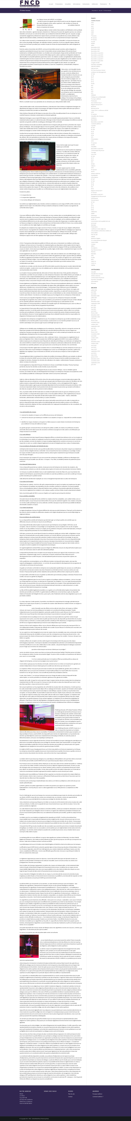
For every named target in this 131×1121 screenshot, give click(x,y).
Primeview (94, 101)
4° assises (94, 169)
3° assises (94, 192)
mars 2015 (94, 349)
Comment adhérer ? (98, 1096)
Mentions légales (95, 238)
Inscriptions (94, 248)
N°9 (92, 93)
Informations (94, 177)
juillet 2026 (94, 290)
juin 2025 (93, 299)
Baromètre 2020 (95, 49)
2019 (92, 30)
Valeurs (93, 166)
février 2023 (94, 313)
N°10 (92, 76)
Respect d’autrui (95, 217)
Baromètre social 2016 (97, 57)
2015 (92, 22)
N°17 (92, 158)
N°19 (92, 208)
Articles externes (95, 173)
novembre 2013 (95, 360)
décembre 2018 (95, 341)
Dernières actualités (96, 64)
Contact (93, 244)
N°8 (92, 91)
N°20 (92, 133)
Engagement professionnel (98, 196)
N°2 (92, 187)
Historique (94, 215)
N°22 (92, 188)
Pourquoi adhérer (96, 99)
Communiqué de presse (97, 150)
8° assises (94, 38)
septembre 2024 (95, 303)
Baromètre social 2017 (97, 59)
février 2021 (94, 332)
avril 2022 (93, 318)
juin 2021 (93, 328)
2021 (92, 34)
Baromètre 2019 (95, 47)
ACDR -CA (93, 219)
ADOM (93, 43)
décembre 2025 (95, 296)
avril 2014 (93, 353)
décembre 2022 (95, 315)
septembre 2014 (95, 351)
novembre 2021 (95, 322)
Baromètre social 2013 (97, 122)
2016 (92, 24)
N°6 (92, 87)
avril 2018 (93, 345)
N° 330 (93, 74)
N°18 (92, 185)
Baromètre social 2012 (97, 148)
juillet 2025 (94, 297)
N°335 (92, 83)
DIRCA (92, 246)
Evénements (94, 198)
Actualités (93, 146)
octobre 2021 (94, 324)
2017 (92, 26)
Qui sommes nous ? (96, 103)
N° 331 (93, 202)
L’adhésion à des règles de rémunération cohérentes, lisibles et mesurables (101, 230)
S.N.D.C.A (93, 263)
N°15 (92, 206)
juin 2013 (93, 364)
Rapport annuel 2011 (96, 190)
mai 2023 (93, 309)
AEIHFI (92, 213)
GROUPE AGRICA (95, 66)
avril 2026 (93, 294)
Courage (93, 152)
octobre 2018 (94, 343)
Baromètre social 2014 (97, 53)
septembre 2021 (95, 326)
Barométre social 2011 (97, 194)
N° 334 (93, 129)
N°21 (92, 160)
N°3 (92, 162)
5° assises (94, 143)
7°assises (94, 36)
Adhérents (94, 211)
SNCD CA (93, 261)
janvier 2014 (94, 357)
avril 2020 (93, 336)
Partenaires (94, 227)
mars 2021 (94, 330)
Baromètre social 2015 (97, 55)
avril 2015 (93, 347)
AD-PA (92, 171)
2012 (92, 167)
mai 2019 (93, 339)
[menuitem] (51, 4)
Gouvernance (95, 200)
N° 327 (93, 179)
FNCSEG (93, 252)
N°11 (92, 78)
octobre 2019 (94, 338)
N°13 (92, 81)
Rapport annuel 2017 (96, 104)
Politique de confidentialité (98, 97)
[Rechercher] (109, 4)
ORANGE (93, 95)
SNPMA (93, 265)
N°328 (92, 164)
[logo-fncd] (30, 4)
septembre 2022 (95, 317)
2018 (92, 28)
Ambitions (94, 118)
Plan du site (94, 234)
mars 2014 (94, 355)
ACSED (93, 145)
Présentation (94, 139)
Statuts (93, 236)
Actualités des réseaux (97, 116)
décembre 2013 (95, 359)
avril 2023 (93, 311)
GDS (92, 255)
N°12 (92, 80)
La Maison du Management (98, 72)
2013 (92, 141)
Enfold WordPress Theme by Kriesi (40, 1118)
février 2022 (94, 320)
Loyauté (93, 125)
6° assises (94, 114)
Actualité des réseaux (97, 274)
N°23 (92, 209)
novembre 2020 (95, 334)
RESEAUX (93, 106)
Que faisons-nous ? (96, 250)
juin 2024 (93, 305)
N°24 (92, 135)
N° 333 (93, 156)
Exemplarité (94, 175)
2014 (92, 112)
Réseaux (93, 283)
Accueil (93, 41)
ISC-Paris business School (98, 70)
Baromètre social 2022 (97, 60)
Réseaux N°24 (95, 108)
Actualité (93, 272)
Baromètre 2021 (95, 51)
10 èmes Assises (25, 10)
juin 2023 (93, 307)
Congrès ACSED (95, 62)
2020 (92, 32)
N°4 (92, 137)
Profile (93, 257)
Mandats (93, 225)
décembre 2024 (95, 301)
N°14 (92, 183)
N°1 (92, 204)
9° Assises (94, 39)
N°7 (92, 89)
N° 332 (93, 181)
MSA (92, 259)
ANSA (92, 45)
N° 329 (93, 127)
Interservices (94, 68)
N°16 (92, 131)
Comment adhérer (96, 124)
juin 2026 (93, 292)
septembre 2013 (95, 362)
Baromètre (94, 120)
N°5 (92, 85)
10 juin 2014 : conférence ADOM (99, 110)
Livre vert (93, 154)
